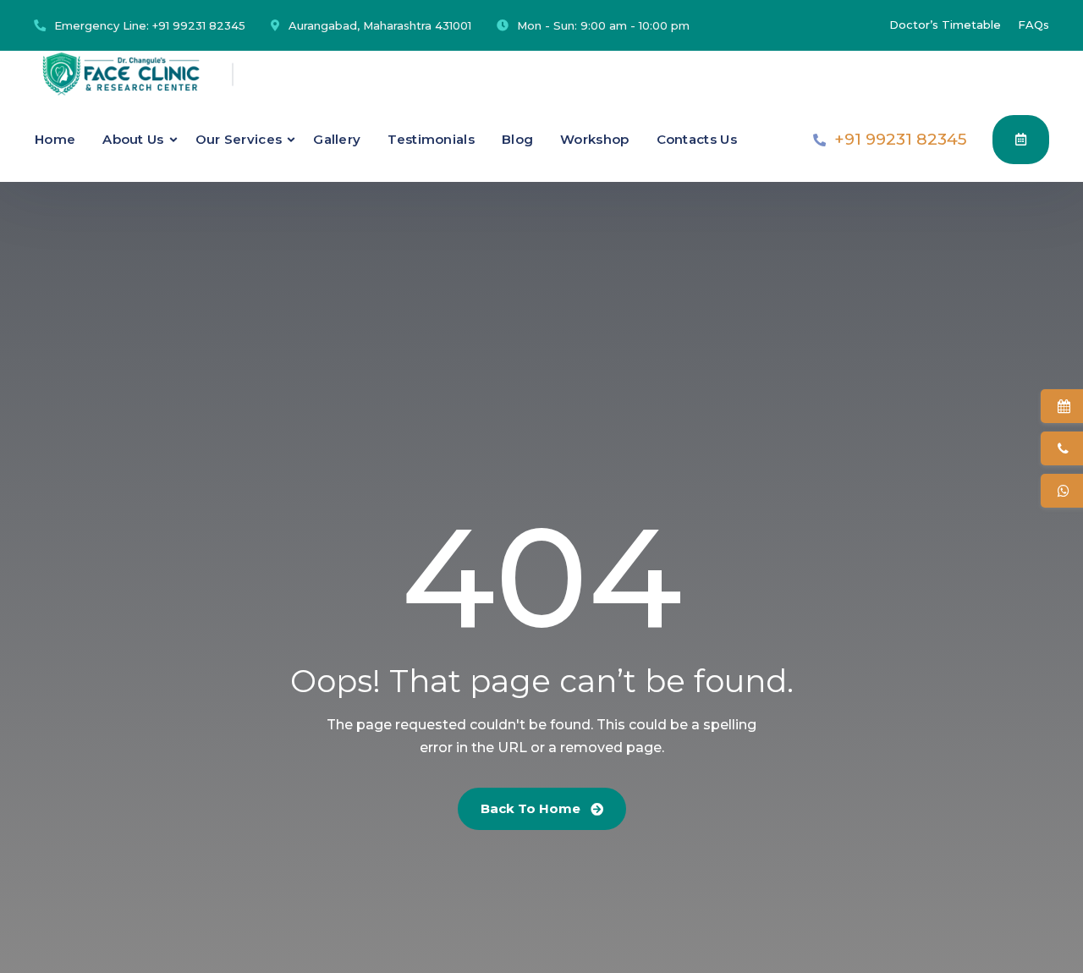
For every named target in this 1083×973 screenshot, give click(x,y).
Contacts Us (697, 139)
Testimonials (431, 139)
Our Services (239, 139)
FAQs (1033, 24)
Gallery (336, 139)
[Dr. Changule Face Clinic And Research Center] (121, 74)
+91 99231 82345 (198, 25)
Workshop (594, 139)
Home (55, 139)
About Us (132, 139)
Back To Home (532, 808)
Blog (517, 139)
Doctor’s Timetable (945, 24)
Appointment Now (1020, 139)
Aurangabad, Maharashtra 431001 (380, 25)
